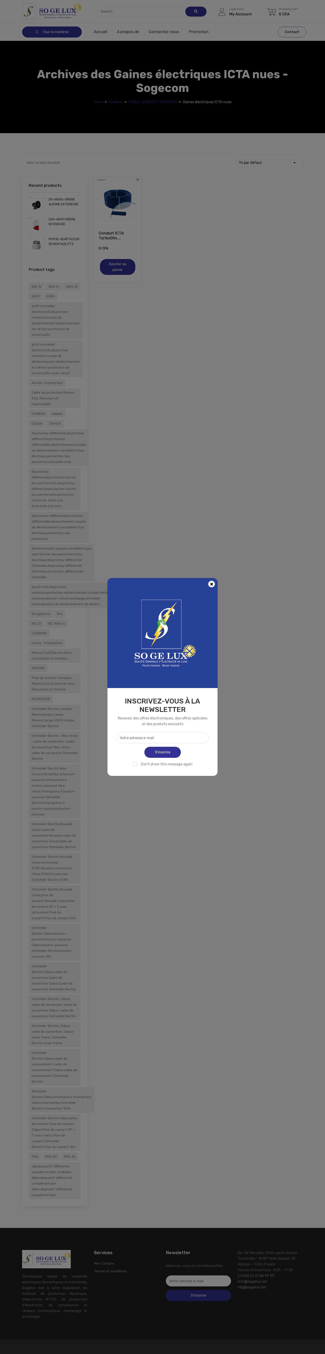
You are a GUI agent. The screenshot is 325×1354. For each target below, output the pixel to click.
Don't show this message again (167, 764)
